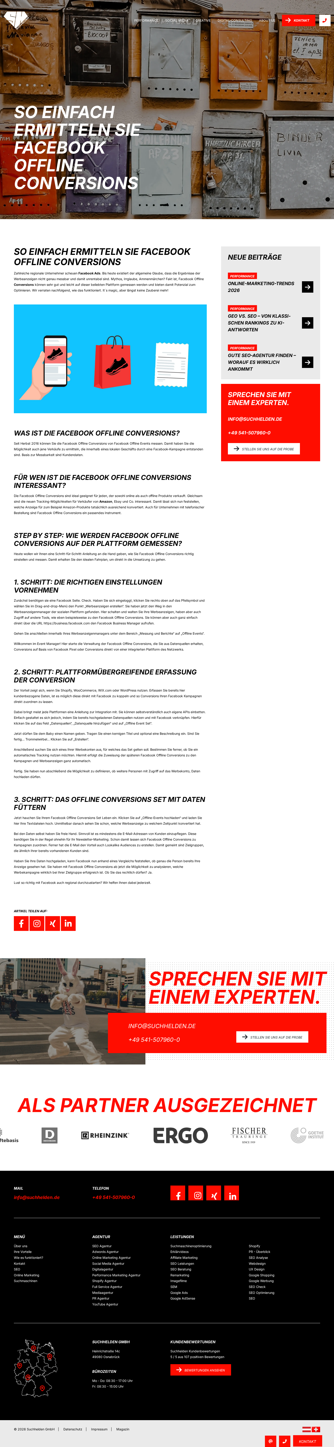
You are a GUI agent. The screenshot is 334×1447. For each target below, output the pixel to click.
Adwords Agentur (105, 1252)
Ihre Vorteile (23, 1252)
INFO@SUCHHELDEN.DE (255, 419)
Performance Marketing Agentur (116, 1275)
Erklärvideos (179, 1252)
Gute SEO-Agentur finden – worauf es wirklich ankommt (262, 362)
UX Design (256, 1269)
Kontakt (301, 20)
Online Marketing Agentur (111, 1257)
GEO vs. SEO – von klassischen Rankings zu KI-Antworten (259, 322)
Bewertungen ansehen (204, 1370)
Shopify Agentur (104, 1281)
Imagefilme (178, 1281)
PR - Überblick (259, 1252)
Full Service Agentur (107, 1287)
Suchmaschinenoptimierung (191, 1246)
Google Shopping (261, 1275)
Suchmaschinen (25, 1281)
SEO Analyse (258, 1257)
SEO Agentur (102, 1246)
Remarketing (179, 1275)
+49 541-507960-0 (249, 433)
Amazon (105, 501)
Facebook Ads (89, 273)
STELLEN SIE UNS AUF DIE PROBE (268, 449)
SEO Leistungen (182, 1263)
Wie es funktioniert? (28, 1257)
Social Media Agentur (108, 1263)
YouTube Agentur (105, 1304)
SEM (173, 1287)
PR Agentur (100, 1298)
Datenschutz (72, 1429)
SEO (17, 1269)
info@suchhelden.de (37, 1197)
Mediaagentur (102, 1293)
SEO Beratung (180, 1269)
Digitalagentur (102, 1269)
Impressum (99, 1429)
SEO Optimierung (261, 1293)
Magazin (122, 1429)
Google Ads (179, 1293)
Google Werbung (261, 1281)
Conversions (24, 284)
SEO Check (257, 1287)
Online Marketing (26, 1275)
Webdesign (257, 1263)
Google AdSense (182, 1298)
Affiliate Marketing (184, 1257)
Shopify (254, 1246)
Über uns (20, 1246)
